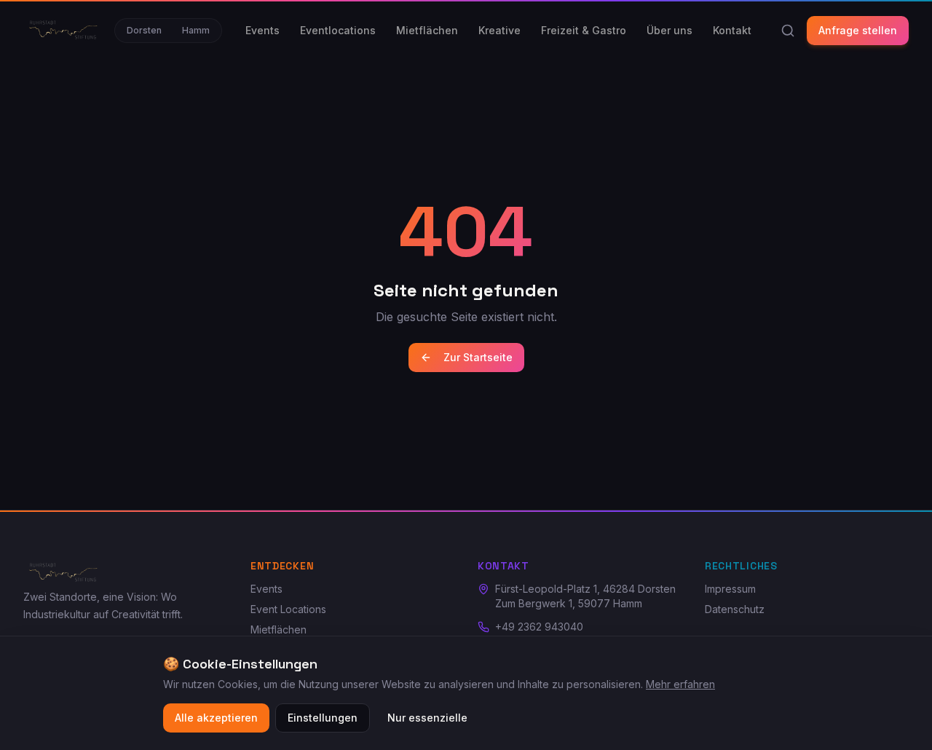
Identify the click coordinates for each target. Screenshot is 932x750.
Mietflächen (427, 30)
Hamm (196, 30)
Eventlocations (338, 30)
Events (262, 30)
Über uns (669, 30)
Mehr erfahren (680, 684)
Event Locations (288, 609)
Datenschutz (735, 609)
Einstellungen (323, 717)
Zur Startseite (478, 357)
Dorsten (144, 30)
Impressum (730, 589)
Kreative (499, 30)
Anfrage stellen (857, 30)
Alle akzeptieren (216, 717)
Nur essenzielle (427, 717)
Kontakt (732, 30)
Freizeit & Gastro (583, 30)
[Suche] (788, 30)
